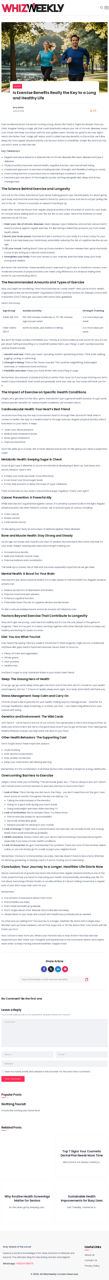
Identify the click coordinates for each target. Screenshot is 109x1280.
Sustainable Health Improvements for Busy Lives (82, 1198)
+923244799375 (24, 1263)
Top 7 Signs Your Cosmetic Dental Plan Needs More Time (82, 1153)
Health (17, 86)
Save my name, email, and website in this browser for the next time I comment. (48, 1071)
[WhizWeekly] (32, 7)
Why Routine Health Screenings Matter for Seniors (27, 1198)
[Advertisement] (27, 1156)
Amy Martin (18, 107)
